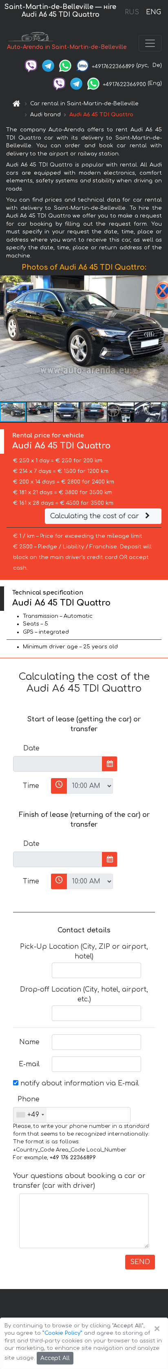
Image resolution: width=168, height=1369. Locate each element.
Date (31, 748)
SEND (140, 1262)
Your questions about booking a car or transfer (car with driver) (79, 1180)
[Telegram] (48, 65)
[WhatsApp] (65, 65)
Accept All (55, 1358)
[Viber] (31, 65)
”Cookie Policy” (62, 1333)
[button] (40, 412)
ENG (153, 12)
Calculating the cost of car (95, 516)
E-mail (29, 1064)
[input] (57, 764)
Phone (29, 1099)
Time (31, 786)
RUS (132, 12)
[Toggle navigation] (150, 43)
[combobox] (29, 1114)
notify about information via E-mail (78, 1083)
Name (29, 1042)
